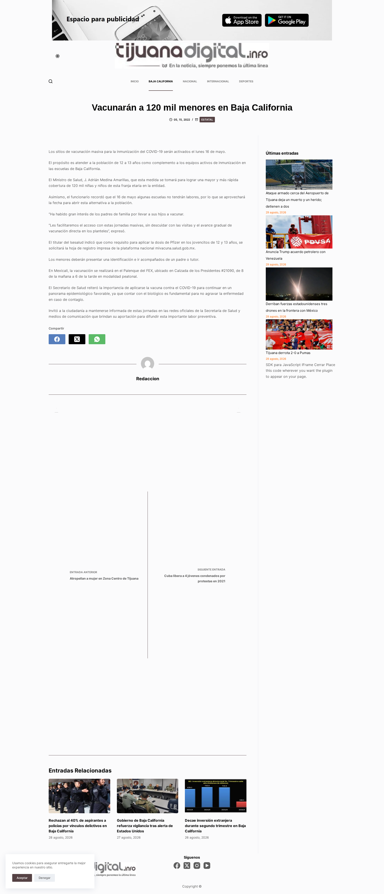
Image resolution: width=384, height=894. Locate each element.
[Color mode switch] (57, 56)
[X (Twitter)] (77, 339)
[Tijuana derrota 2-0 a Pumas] (299, 334)
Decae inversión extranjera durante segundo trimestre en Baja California (215, 825)
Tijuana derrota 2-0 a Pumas (288, 353)
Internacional (218, 81)
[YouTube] (207, 865)
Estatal (207, 119)
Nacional (190, 81)
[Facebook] (57, 339)
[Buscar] (50, 81)
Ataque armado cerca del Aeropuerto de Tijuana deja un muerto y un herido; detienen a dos (297, 199)
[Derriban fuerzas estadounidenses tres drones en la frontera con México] (299, 284)
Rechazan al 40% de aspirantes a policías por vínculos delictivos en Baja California (78, 825)
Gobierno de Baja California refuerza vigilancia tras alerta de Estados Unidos (145, 825)
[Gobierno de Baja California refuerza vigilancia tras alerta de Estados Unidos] (147, 796)
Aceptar (22, 878)
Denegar (44, 878)
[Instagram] (197, 865)
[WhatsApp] (97, 339)
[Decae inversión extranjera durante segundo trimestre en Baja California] (215, 796)
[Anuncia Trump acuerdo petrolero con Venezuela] (299, 232)
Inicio (135, 81)
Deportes (246, 81)
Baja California (161, 81)
